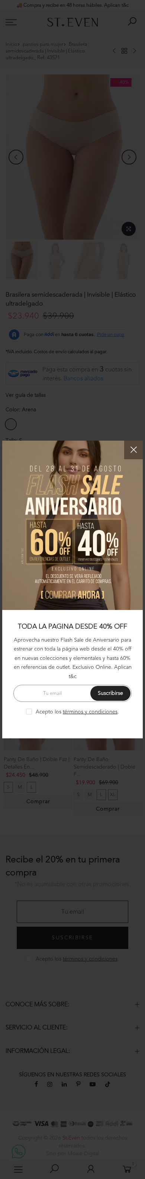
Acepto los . (77, 711)
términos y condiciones (90, 711)
